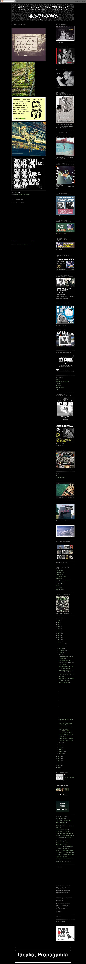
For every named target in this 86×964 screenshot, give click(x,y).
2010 (59, 763)
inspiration (26, 194)
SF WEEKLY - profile (61, 841)
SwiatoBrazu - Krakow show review (64, 858)
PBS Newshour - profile (61, 818)
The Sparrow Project (61, 576)
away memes (19, 194)
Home (32, 241)
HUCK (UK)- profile (60, 860)
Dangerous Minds (60, 572)
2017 (59, 635)
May (60, 745)
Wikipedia (58, 476)
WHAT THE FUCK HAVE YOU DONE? (43, 7)
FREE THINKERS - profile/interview (64, 833)
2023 (59, 624)
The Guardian (59, 570)
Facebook (58, 383)
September (62, 650)
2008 (59, 767)
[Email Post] (19, 192)
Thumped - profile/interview (62, 848)
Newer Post (14, 241)
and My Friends (60, 589)
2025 (59, 620)
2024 (59, 622)
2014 (59, 642)
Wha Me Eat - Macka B (64, 682)
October (61, 648)
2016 (59, 637)
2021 (59, 626)
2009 (59, 765)
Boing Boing (59, 578)
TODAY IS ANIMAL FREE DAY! (66, 674)
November (61, 646)
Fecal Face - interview (61, 856)
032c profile (59, 828)
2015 (59, 639)
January (61, 753)
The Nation (58, 585)
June (60, 742)
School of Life (59, 574)
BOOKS (58, 379)
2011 (59, 760)
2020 (59, 629)
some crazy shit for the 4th (65, 727)
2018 (59, 633)
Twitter (57, 389)
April (60, 747)
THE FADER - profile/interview (63, 820)
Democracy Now (60, 582)
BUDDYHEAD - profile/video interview (65, 862)
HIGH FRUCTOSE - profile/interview (65, 835)
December (61, 643)
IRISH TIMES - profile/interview (63, 844)
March (60, 749)
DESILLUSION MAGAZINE (62, 831)
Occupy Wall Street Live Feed (63, 580)
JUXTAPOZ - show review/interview (64, 850)
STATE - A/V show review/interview (64, 846)
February (61, 751)
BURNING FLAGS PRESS (62, 381)
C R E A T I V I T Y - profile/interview (65, 852)
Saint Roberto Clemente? (65, 660)
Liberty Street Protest (61, 477)
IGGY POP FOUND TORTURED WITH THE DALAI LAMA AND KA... (65, 731)
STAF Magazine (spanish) (62, 829)
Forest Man (61, 676)
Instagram (58, 385)
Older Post (50, 241)
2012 (59, 758)
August (61, 652)
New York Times (60, 584)
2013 (59, 756)
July (60, 654)
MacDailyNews (59, 587)
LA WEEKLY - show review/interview (65, 854)
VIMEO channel (60, 387)
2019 (59, 631)
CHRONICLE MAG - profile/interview (65, 826)
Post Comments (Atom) (24, 244)
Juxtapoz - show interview (62, 842)
